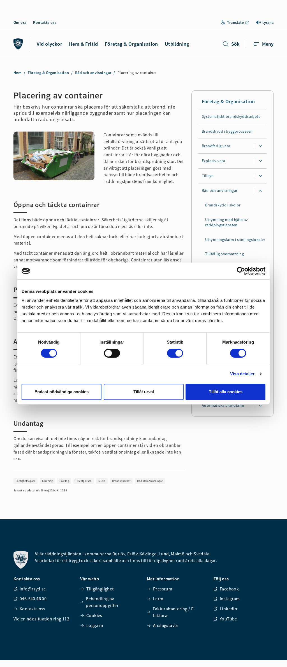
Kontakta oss (44, 22)
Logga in (94, 625)
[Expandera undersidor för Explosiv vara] (260, 161)
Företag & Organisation (131, 44)
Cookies (94, 615)
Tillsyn (208, 175)
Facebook (229, 589)
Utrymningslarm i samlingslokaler (235, 239)
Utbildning (177, 44)
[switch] (112, 353)
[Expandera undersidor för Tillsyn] (260, 176)
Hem (17, 73)
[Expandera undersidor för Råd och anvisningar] (260, 191)
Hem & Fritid (83, 44)
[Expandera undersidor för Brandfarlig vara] (260, 146)
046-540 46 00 (33, 598)
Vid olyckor (49, 44)
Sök (235, 44)
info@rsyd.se (33, 589)
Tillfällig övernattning (224, 254)
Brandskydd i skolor (223, 205)
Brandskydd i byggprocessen (227, 131)
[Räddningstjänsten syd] (18, 44)
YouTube (228, 619)
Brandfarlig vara (216, 146)
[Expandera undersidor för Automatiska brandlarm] (260, 405)
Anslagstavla (165, 625)
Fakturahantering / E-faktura (174, 612)
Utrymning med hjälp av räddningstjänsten (226, 222)
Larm (158, 598)
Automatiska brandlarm (223, 405)
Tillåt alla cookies (225, 391)
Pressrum (162, 589)
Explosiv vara (213, 161)
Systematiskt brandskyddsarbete (231, 116)
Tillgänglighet (100, 589)
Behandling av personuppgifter (102, 602)
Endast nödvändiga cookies (61, 391)
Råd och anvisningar (93, 73)
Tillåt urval (143, 391)
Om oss (19, 22)
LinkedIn (228, 608)
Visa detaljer (242, 373)
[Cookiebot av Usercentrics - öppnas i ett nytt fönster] (240, 271)
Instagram (230, 598)
